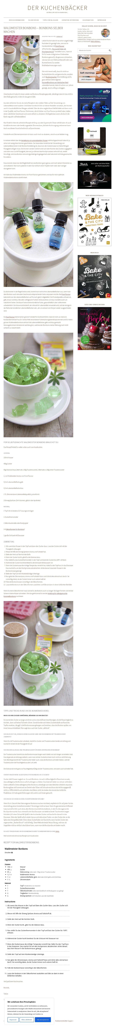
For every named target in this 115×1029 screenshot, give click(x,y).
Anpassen (13, 1020)
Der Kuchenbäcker (58, 8)
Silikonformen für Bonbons (15, 529)
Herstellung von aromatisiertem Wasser (34, 140)
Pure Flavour (59, 46)
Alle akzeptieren (43, 1020)
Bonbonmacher (51, 77)
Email (57, 831)
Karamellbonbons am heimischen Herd (55, 82)
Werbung (59, 36)
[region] (29, 1011)
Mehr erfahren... (96, 41)
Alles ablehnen (26, 1020)
